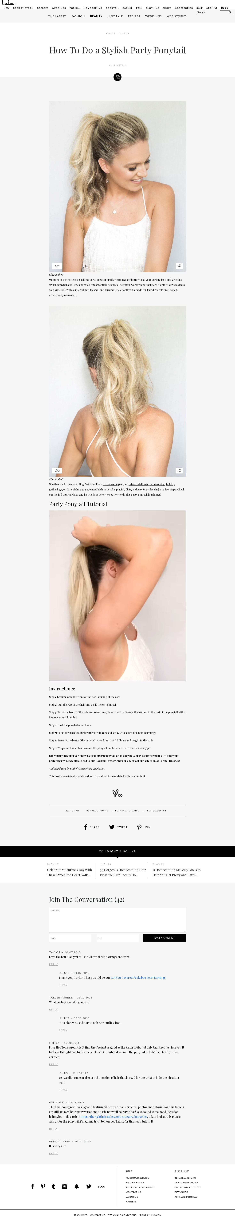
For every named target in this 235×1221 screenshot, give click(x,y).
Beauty (96, 16)
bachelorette (110, 484)
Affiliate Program (186, 1197)
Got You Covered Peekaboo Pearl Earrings (138, 977)
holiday (170, 484)
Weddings (59, 8)
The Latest (57, 16)
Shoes (167, 8)
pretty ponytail (156, 811)
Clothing (152, 8)
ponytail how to (97, 811)
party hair (73, 811)
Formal (75, 8)
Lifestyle (115, 16)
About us (132, 1197)
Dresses (42, 8)
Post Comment (164, 937)
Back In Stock (23, 8)
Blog (224, 8)
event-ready (56, 295)
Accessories (184, 8)
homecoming (157, 484)
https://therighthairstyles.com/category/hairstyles (114, 1117)
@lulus (137, 755)
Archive (212, 8)
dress (100, 279)
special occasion (120, 284)
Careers (131, 1202)
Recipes (134, 16)
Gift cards (181, 1192)
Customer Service (137, 1178)
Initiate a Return (185, 1178)
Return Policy (135, 1183)
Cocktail (112, 8)
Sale (199, 8)
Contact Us (133, 1192)
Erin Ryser (119, 65)
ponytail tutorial (127, 811)
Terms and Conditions (122, 1215)
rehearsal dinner (138, 484)
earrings (121, 279)
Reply (53, 964)
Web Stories (177, 16)
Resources (80, 1215)
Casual (127, 8)
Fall (139, 8)
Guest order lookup (188, 1187)
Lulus (9, 3)
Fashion (78, 16)
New (6, 8)
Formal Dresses (169, 761)
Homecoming (93, 8)
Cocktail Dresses (106, 761)
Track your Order (186, 1183)
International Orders (140, 1187)
